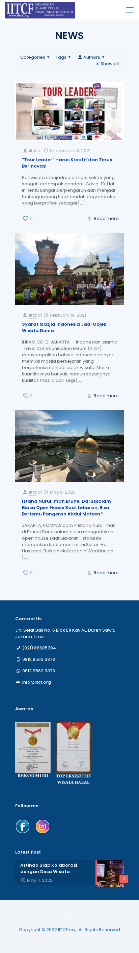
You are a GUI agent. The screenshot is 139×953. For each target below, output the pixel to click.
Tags (61, 57)
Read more (106, 218)
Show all (110, 63)
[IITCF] (40, 10)
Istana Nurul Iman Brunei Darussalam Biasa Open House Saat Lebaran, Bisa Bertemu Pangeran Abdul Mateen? (66, 507)
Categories (32, 57)
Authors (91, 57)
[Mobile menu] (130, 10)
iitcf (32, 150)
